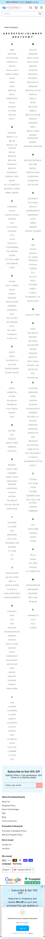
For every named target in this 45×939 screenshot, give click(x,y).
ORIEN (33, 223)
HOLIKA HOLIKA (12, 504)
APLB (12, 86)
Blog (4, 817)
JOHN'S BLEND (12, 585)
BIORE (12, 180)
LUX (12, 759)
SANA (33, 396)
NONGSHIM (33, 176)
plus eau (33, 276)
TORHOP (33, 507)
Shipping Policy (8, 805)
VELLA (33, 555)
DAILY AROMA (12, 285)
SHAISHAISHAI (33, 408)
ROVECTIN (33, 369)
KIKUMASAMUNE (12, 632)
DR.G (12, 326)
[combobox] (22, 13)
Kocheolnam (12, 660)
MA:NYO (33, 50)
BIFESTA (12, 168)
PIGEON (33, 268)
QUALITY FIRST (33, 315)
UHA (33, 525)
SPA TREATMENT (33, 453)
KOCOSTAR (12, 664)
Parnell (33, 249)
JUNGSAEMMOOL (12, 597)
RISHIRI (33, 349)
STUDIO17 (33, 457)
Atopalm (12, 107)
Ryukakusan (33, 377)
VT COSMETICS (33, 571)
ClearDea (12, 231)
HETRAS (12, 496)
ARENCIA (12, 90)
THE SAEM (33, 483)
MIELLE (33, 98)
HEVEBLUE (12, 500)
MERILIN (33, 94)
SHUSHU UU (33, 416)
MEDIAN (33, 66)
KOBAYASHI (12, 656)
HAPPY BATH (12, 477)
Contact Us (6, 845)
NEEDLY (33, 168)
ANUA (12, 78)
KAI (12, 619)
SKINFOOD (33, 429)
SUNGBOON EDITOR (33, 461)
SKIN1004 (33, 425)
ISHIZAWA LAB (12, 543)
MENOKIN (33, 86)
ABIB (12, 50)
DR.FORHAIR (12, 322)
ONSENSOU (33, 215)
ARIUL (12, 94)
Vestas (33, 559)
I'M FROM (12, 522)
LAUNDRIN (12, 710)
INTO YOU (12, 539)
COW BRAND (12, 263)
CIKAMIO (12, 219)
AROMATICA (12, 98)
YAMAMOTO (33, 615)
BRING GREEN (12, 193)
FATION (12, 396)
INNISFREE (12, 535)
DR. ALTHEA (12, 318)
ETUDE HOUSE (12, 372)
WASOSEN (33, 593)
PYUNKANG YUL (33, 297)
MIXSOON (33, 123)
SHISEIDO (32, 412)
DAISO (12, 290)
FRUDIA (12, 412)
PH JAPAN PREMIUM (33, 258)
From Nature (12, 408)
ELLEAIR (12, 364)
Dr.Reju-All (12, 338)
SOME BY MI (33, 449)
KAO (12, 623)
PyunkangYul (33, 301)
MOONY (33, 142)
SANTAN (33, 400)
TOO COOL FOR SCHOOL (33, 501)
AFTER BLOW (12, 58)
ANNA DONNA (12, 74)
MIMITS (33, 111)
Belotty (12, 152)
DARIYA (12, 294)
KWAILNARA (12, 688)
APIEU (12, 82)
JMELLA (12, 581)
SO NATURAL (33, 445)
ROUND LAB (33, 365)
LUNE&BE (12, 751)
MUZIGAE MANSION (33, 146)
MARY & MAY (33, 58)
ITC (12, 555)
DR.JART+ (11, 330)
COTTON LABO (12, 259)
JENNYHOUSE (12, 573)
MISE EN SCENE (33, 115)
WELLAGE (33, 597)
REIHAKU (33, 337)
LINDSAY (12, 731)
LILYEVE (12, 727)
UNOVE (33, 537)
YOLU (33, 623)
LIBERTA (12, 719)
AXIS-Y (12, 119)
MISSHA (33, 119)
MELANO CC (33, 82)
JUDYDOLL (12, 589)
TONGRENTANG (33, 495)
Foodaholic (12, 400)
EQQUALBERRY (12, 368)
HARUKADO (12, 488)
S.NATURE (33, 388)
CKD (12, 223)
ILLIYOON (12, 526)
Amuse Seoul (12, 70)
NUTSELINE (33, 184)
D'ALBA (12, 281)
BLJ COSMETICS (12, 184)
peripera (33, 253)
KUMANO (12, 680)
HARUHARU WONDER (12, 482)
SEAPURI (33, 404)
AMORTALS (12, 62)
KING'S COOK (12, 644)
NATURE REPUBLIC (33, 160)
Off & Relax (33, 202)
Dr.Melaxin (12, 334)
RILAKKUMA (33, 345)
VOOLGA (33, 567)
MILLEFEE (33, 107)
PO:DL (33, 280)
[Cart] (36, 7)
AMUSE (12, 66)
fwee (12, 416)
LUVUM (12, 755)
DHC (12, 314)
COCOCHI (12, 243)
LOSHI (12, 743)
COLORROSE (12, 251)
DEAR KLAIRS (12, 302)
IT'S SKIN (12, 551)
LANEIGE (12, 706)
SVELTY (32, 465)
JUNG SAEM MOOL (12, 593)
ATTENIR (12, 111)
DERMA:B (12, 306)
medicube (32, 70)
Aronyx (12, 102)
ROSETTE (33, 357)
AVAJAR (12, 115)
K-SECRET (12, 611)
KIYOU (12, 652)
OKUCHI (33, 206)
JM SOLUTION (11, 577)
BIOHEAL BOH (12, 176)
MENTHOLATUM (33, 90)
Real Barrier (33, 333)
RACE (33, 329)
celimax (12, 211)
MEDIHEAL (33, 74)
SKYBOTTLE (33, 433)
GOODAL (12, 439)
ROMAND (33, 353)
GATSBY (12, 431)
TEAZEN (33, 479)
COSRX (12, 255)
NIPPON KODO (33, 172)
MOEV (33, 127)
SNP (33, 437)
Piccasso (33, 264)
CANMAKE (12, 206)
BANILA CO (12, 137)
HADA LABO (12, 469)
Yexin (33, 619)
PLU (33, 272)
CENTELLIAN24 (12, 215)
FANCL (12, 388)
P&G (33, 245)
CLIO (12, 235)
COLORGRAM (12, 247)
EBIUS (12, 356)
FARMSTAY (12, 392)
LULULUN (12, 747)
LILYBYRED (12, 723)
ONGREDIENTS (33, 211)
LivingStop (12, 739)
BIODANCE (12, 172)
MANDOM (32, 54)
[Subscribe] (39, 785)
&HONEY (12, 465)
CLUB (12, 239)
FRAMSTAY (12, 404)
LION (12, 735)
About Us (6, 802)
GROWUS (12, 447)
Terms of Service (9, 821)
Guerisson (12, 451)
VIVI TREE (33, 563)
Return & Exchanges (10, 809)
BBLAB (12, 141)
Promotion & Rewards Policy (14, 831)
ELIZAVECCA (12, 360)
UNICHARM (33, 529)
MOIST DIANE (33, 131)
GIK (12, 435)
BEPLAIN (12, 160)
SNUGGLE (33, 441)
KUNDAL (12, 684)
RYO (33, 373)
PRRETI (33, 289)
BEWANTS (12, 164)
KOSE (12, 668)
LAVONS (12, 714)
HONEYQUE (12, 508)
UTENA (33, 541)
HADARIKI (12, 473)
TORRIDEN (33, 511)
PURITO (33, 293)
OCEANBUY (33, 198)
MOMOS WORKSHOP (33, 136)
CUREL (12, 267)
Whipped (33, 601)
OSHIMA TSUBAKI (33, 231)
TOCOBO (33, 491)
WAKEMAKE (33, 589)
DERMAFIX (12, 310)
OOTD (33, 219)
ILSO (12, 531)
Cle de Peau (11, 227)
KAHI (12, 615)
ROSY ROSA (33, 361)
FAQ (3, 813)
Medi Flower (33, 62)
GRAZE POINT (12, 443)
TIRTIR (33, 487)
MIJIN (33, 102)
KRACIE (12, 672)
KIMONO (12, 636)
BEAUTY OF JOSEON (12, 146)
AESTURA (12, 54)
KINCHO (12, 640)
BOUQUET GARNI (12, 189)
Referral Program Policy (12, 835)
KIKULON (12, 627)
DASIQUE (12, 298)
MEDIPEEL (33, 78)
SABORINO (33, 392)
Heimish (12, 492)
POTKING (33, 284)
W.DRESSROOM (33, 585)
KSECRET (12, 676)
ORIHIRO (33, 227)
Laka (12, 702)
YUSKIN (32, 627)
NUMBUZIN (33, 180)
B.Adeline (12, 133)
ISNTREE (12, 547)
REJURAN (33, 341)
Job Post (5, 848)
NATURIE (33, 164)
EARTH (12, 352)
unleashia (33, 533)
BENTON (12, 156)
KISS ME (12, 648)
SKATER (33, 421)
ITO (12, 559)
